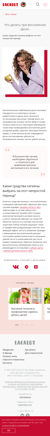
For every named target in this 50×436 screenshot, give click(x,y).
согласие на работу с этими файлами (15, 425)
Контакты (7, 362)
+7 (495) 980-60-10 (25, 411)
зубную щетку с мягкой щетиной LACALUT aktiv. (23, 249)
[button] (38, 4)
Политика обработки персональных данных (25, 382)
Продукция (8, 349)
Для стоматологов (34, 353)
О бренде (7, 353)
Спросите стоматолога (13, 359)
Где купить (30, 349)
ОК (8, 430)
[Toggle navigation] (45, 4)
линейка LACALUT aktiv (30, 207)
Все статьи (11, 14)
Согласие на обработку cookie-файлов (25, 384)
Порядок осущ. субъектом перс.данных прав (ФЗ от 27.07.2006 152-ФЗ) (25, 387)
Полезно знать (10, 356)
